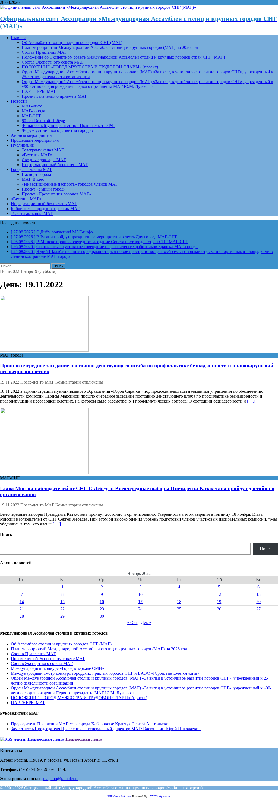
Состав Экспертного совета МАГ (53, 62)
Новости (19, 101)
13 (258, 594)
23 (102, 609)
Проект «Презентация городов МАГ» (56, 194)
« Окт (132, 622)
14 (22, 601)
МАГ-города (33, 111)
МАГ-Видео (33, 179)
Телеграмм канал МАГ (43, 150)
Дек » (146, 622)
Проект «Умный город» (44, 189)
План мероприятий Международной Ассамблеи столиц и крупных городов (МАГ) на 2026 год (110, 47)
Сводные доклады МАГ (44, 159)
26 (219, 609)
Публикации (22, 145)
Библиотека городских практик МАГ (45, 208)
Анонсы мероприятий (31, 135)
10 (140, 594)
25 (179, 609)
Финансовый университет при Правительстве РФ (68, 125)
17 (140, 601)
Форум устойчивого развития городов (57, 130)
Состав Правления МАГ (44, 52)
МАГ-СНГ (31, 115)
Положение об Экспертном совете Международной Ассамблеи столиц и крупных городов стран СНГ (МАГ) (123, 57)
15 (62, 601)
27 (258, 609)
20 (258, 601)
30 (102, 616)
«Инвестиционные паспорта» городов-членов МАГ (70, 184)
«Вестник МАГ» (37, 155)
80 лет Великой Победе (43, 120)
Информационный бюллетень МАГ (55, 164)
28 (22, 616)
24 (140, 609)
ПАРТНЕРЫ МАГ (39, 91)
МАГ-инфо (32, 106)
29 (62, 616)
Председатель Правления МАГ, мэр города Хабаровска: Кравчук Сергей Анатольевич (90, 723)
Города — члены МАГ (31, 169)
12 (219, 594)
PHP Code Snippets (119, 796)
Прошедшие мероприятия (35, 140)
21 (22, 609)
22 (62, 609)
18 (179, 601)
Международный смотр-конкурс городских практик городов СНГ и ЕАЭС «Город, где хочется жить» (105, 673)
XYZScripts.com (160, 796)
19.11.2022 (9, 382)
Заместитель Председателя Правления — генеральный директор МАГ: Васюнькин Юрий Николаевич (106, 728)
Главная (18, 37)
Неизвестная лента (83, 739)
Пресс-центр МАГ (37, 382)
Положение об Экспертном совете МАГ (48, 658)
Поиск (266, 548)
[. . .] (251, 401)
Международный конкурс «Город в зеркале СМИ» (57, 668)
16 (102, 601)
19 (219, 601)
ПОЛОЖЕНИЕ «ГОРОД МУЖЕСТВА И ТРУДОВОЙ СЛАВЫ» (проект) (90, 67)
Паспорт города (36, 174)
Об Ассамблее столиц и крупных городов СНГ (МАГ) (72, 42)
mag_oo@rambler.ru (60, 778)
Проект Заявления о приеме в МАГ (54, 96)
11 (179, 594)
